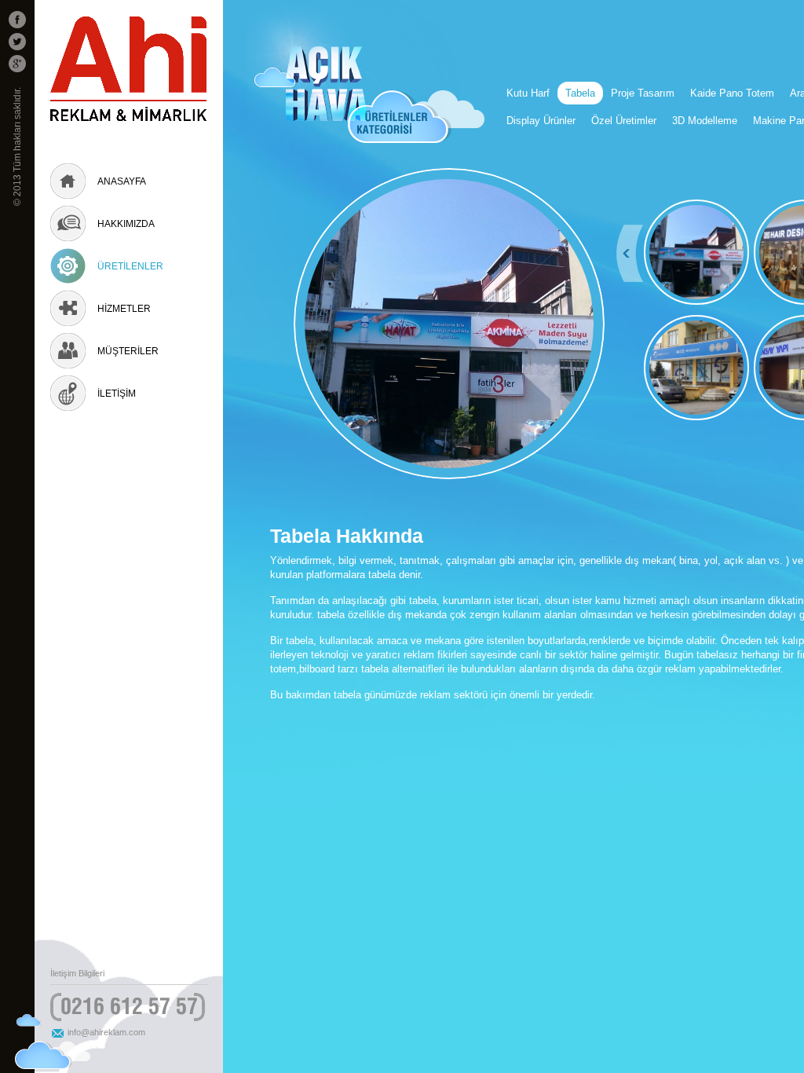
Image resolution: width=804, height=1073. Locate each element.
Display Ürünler (541, 120)
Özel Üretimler (623, 120)
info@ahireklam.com (106, 1032)
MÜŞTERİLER (128, 351)
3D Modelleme (704, 120)
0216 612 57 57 (129, 1006)
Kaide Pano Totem (732, 93)
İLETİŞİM (116, 393)
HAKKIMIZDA (126, 223)
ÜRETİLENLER (130, 266)
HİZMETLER (124, 308)
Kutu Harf (528, 93)
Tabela (580, 93)
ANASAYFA (121, 181)
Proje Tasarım (642, 93)
